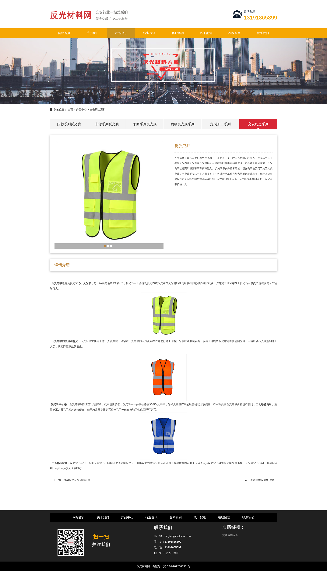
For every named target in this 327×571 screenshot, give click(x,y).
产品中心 (121, 33)
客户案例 (178, 33)
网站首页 (64, 33)
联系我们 (263, 33)
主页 (70, 109)
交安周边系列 (98, 109)
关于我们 (92, 33)
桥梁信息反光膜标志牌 (77, 480)
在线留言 (234, 33)
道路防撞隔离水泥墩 (262, 480)
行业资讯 (149, 33)
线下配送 (206, 33)
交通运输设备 (230, 535)
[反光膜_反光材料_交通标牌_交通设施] (89, 14)
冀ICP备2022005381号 (177, 566)
